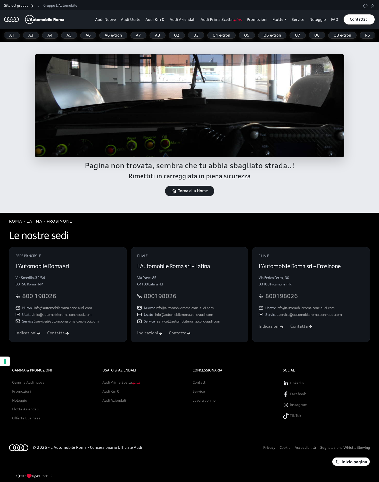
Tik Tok (295, 415)
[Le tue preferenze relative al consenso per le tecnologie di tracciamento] (5, 361)
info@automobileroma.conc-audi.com (63, 308)
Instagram (298, 404)
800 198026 (39, 296)
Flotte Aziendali (25, 409)
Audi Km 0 (154, 19)
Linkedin (296, 383)
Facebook (297, 394)
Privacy (269, 447)
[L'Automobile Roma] (34, 19)
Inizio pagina (354, 461)
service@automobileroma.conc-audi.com (66, 321)
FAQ (334, 19)
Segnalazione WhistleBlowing (345, 447)
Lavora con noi (205, 400)
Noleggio (317, 19)
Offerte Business (26, 418)
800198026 (160, 296)
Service (298, 19)
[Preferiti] (365, 6)
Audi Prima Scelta (221, 19)
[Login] (372, 6)
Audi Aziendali (182, 19)
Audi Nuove (105, 19)
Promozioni (257, 19)
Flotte (278, 19)
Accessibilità (305, 447)
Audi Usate (130, 19)
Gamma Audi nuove (28, 382)
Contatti (200, 382)
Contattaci (359, 19)
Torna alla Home (193, 190)
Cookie (285, 447)
